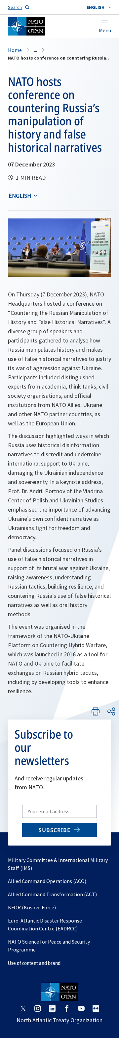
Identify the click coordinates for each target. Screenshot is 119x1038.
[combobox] (99, 7)
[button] (99, 7)
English (20, 195)
